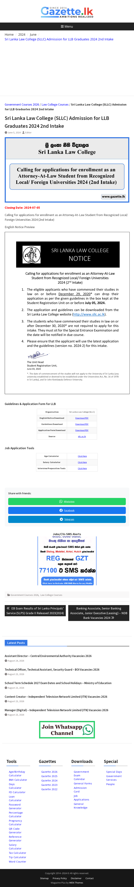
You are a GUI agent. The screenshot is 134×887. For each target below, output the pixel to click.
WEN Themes (76, 882)
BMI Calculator (18, 779)
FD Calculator (17, 792)
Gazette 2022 (49, 789)
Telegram (69, 519)
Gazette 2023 (49, 785)
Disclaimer (76, 878)
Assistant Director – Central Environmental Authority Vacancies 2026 (48, 656)
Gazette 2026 (49, 771)
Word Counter (17, 861)
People (110, 784)
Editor (28, 132)
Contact (89, 878)
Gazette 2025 (49, 776)
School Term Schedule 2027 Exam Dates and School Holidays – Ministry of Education (58, 683)
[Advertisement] (67, 67)
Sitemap (44, 878)
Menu (69, 26)
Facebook (69, 510)
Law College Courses (55, 104)
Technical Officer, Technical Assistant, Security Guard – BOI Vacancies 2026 (52, 669)
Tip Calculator (17, 857)
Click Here (82, 456)
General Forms (83, 783)
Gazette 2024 (49, 780)
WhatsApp (69, 501)
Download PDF (81, 418)
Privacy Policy (60, 878)
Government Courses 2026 (22, 104)
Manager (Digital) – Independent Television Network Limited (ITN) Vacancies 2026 (56, 710)
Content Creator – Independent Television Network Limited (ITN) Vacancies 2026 (56, 697)
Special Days (114, 771)
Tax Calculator (17, 852)
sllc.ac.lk (82, 436)
